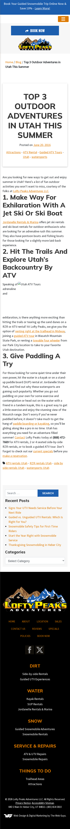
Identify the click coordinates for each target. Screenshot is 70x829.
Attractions (13, 152)
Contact (20, 437)
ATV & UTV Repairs (35, 754)
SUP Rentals (35, 704)
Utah (26, 157)
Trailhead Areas (35, 779)
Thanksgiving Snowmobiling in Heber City (34, 545)
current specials (43, 451)
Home (9, 62)
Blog (18, 62)
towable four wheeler (46, 340)
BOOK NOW (43, 636)
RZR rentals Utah (41, 463)
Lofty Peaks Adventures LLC (31, 191)
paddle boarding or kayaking (31, 424)
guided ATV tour (24, 336)
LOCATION (42, 621)
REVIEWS (37, 628)
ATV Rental (30, 152)
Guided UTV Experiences (35, 679)
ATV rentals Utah (16, 463)
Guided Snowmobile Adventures (35, 729)
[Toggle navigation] (63, 19)
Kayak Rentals (35, 699)
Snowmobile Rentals (35, 734)
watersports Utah (38, 468)
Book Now (37, 30)
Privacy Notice (23, 803)
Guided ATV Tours (50, 152)
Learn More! (42, 8)
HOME (11, 621)
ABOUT (26, 621)
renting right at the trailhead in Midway (40, 331)
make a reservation (15, 456)
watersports (39, 157)
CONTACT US (18, 628)
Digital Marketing (38, 815)
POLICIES (25, 636)
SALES (58, 621)
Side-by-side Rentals (35, 674)
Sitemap (49, 803)
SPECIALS (54, 628)
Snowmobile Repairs (35, 759)
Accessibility (38, 803)
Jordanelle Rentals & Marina (20, 222)
